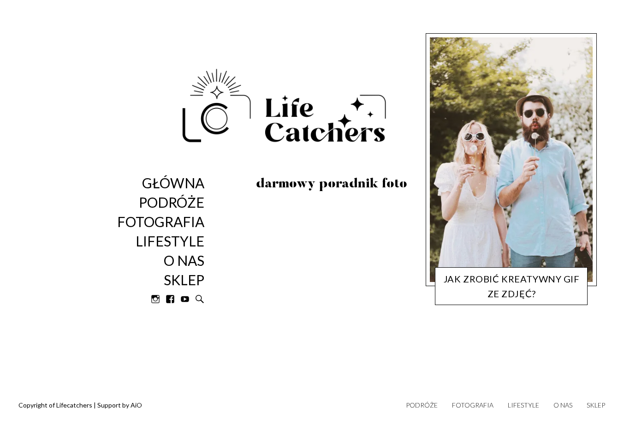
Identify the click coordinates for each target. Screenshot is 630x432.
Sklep (596, 405)
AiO (136, 405)
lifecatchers (512, 296)
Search (199, 299)
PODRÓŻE (171, 202)
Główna (173, 183)
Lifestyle (170, 241)
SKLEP (184, 280)
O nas (184, 261)
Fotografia (160, 222)
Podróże (422, 405)
